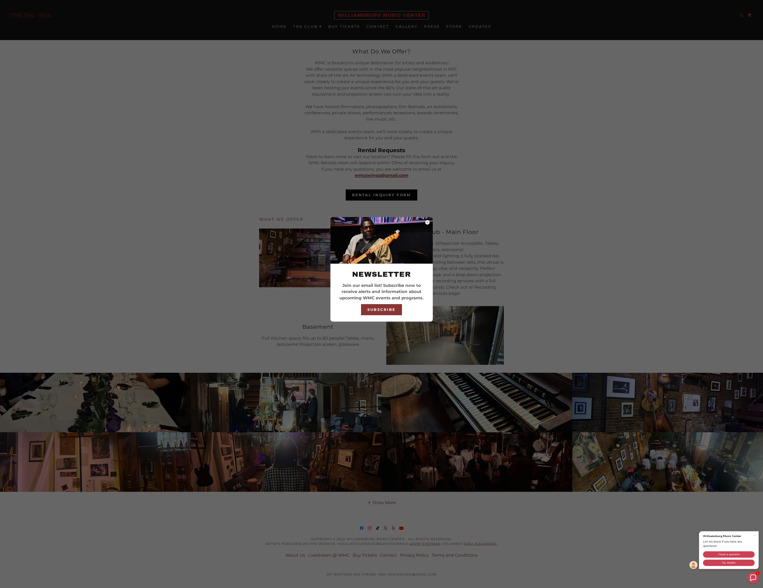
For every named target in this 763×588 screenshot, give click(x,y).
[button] (753, 578)
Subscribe (381, 309)
